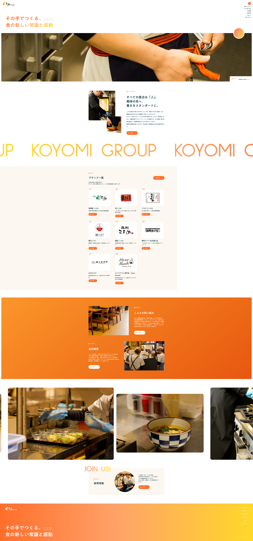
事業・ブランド (247, 6)
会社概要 (249, 11)
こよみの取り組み (247, 8)
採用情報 (249, 13)
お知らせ (249, 15)
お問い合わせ (248, 17)
